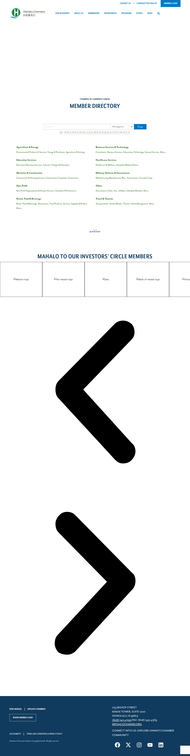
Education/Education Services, (29, 165)
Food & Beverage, (30, 204)
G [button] (80, 132)
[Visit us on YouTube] (150, 744)
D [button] (73, 132)
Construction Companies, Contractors (62, 178)
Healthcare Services (106, 160)
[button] (158, 13)
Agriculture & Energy (27, 147)
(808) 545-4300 (121, 720)
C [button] (70, 132)
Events (139, 13)
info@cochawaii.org (127, 724)
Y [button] (126, 132)
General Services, (152, 152)
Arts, (116, 191)
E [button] (75, 132)
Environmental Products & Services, (31, 152)
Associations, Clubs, (104, 191)
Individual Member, (134, 191)
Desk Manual (15, 709)
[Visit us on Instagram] (139, 744)
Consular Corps (145, 178)
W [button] (121, 132)
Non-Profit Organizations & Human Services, (35, 191)
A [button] (65, 132)
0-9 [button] (61, 132)
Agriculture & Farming (75, 152)
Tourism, (127, 204)
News (149, 13)
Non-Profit (21, 185)
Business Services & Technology (112, 147)
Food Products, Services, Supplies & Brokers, (69, 204)
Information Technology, (133, 152)
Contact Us (125, 3)
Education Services (26, 160)
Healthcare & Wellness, (106, 165)
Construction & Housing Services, (30, 178)
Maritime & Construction (29, 173)
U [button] (115, 132)
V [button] (118, 132)
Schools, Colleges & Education (56, 165)
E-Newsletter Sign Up (147, 3)
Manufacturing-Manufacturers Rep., (111, 178)
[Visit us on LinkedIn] (161, 744)
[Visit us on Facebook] (117, 744)
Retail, (19, 204)
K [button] (89, 132)
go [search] (141, 126)
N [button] (97, 132)
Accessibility (15, 734)
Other (99, 185)
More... (163, 152)
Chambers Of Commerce (65, 191)
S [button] (110, 132)
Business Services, (115, 152)
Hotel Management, (139, 204)
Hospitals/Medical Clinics (127, 165)
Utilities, (122, 191)
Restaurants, (43, 204)
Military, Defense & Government (112, 173)
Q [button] (105, 132)
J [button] (87, 132)
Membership (93, 13)
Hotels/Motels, (116, 204)
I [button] (85, 132)
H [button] (83, 132)
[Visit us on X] (128, 744)
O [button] (100, 132)
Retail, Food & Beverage (28, 198)
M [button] (94, 132)
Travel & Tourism (104, 198)
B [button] (67, 132)
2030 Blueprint (62, 13)
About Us (78, 13)
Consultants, (101, 152)
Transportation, (102, 204)
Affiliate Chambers (36, 709)
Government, (132, 178)
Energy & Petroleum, (56, 152)
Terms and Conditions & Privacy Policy (44, 734)
